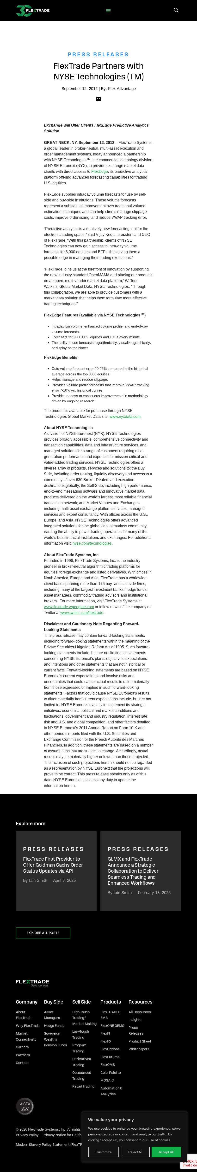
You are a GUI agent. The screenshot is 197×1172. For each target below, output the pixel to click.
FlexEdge (99, 171)
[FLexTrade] (32, 11)
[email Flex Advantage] (98, 98)
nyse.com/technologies (92, 543)
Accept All (166, 1152)
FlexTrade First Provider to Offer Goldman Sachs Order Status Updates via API (53, 865)
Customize (104, 1152)
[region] (134, 1137)
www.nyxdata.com (125, 416)
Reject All (135, 1152)
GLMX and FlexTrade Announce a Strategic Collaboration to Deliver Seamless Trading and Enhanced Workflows (133, 871)
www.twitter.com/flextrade (81, 613)
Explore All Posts (43, 933)
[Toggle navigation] (108, 11)
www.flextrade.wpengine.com (69, 607)
